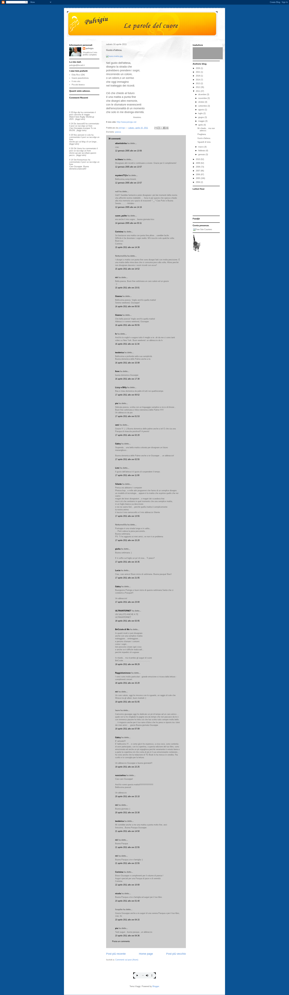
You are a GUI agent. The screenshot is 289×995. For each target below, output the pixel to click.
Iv (116, 334)
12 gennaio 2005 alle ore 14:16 (128, 207)
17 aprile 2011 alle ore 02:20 (127, 435)
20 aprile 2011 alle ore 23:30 (127, 812)
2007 (198, 171)
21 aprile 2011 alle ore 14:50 (127, 831)
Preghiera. (201, 134)
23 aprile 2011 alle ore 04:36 (127, 936)
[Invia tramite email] (155, 127)
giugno (201, 117)
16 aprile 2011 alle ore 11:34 (127, 344)
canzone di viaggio (82, 114)
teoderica (119, 352)
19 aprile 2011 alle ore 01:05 (127, 702)
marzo (201, 147)
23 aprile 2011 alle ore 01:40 (127, 901)
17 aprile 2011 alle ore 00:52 (127, 395)
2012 (198, 87)
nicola (118, 893)
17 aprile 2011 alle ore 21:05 (127, 578)
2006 (198, 174)
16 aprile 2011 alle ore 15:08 (127, 363)
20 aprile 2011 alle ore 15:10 (127, 796)
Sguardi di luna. (204, 142)
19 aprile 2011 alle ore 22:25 (127, 767)
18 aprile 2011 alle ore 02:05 (127, 621)
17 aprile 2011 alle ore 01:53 (127, 416)
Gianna (118, 296)
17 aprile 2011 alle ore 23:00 (127, 602)
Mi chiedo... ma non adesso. (206, 129)
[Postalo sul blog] (158, 127)
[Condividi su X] (161, 127)
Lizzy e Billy (121, 387)
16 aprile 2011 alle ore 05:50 (127, 306)
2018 (198, 76)
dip (79, 112)
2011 (198, 91)
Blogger (155, 986)
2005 (198, 178)
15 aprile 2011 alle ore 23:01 (127, 288)
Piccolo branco (78, 85)
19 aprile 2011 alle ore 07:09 (127, 729)
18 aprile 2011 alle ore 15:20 (127, 683)
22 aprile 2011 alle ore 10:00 (127, 885)
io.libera (119, 159)
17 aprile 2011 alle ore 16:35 (127, 562)
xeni (117, 425)
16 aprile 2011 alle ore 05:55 (127, 325)
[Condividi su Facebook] (164, 127)
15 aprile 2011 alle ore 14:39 (127, 247)
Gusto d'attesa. (204, 138)
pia (116, 403)
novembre (202, 98)
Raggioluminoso (123, 673)
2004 (198, 182)
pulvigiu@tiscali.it (77, 65)
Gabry (118, 444)
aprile (201, 125)
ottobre (201, 102)
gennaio (202, 154)
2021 (198, 72)
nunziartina (120, 775)
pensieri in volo (84, 135)
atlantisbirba (121, 143)
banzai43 (81, 123)
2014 (198, 80)
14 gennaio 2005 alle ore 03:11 (128, 223)
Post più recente (116, 953)
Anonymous (82, 160)
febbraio (202, 150)
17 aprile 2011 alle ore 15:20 (127, 540)
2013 (198, 83)
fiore (117, 371)
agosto (201, 109)
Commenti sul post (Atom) (126, 960)
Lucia (117, 570)
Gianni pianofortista (80, 78)
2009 (198, 163)
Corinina (119, 232)
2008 (198, 167)
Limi (117, 468)
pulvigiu (89, 48)
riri (116, 277)
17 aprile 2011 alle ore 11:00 (127, 475)
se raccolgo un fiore (83, 126)
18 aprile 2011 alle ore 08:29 (127, 664)
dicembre (202, 94)
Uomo (79, 148)
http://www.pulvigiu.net (126, 122)
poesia (118, 132)
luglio (200, 113)
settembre (203, 106)
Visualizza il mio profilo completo (90, 53)
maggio (201, 121)
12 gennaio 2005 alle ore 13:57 (128, 167)
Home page (146, 953)
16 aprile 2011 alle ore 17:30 (127, 379)
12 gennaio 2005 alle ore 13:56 (128, 151)
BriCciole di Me (122, 629)
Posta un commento (121, 941)
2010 (198, 159)
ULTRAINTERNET (123, 611)
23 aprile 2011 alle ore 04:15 (127, 920)
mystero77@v (121, 175)
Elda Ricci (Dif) (78, 75)
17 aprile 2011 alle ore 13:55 (127, 516)
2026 (198, 68)
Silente (118, 484)
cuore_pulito (121, 216)
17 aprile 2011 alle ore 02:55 (127, 459)
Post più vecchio (176, 953)
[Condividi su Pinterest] (167, 127)
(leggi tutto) (80, 119)
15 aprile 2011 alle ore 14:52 (127, 269)
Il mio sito (76, 81)
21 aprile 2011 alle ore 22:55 (127, 847)
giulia (117, 549)
